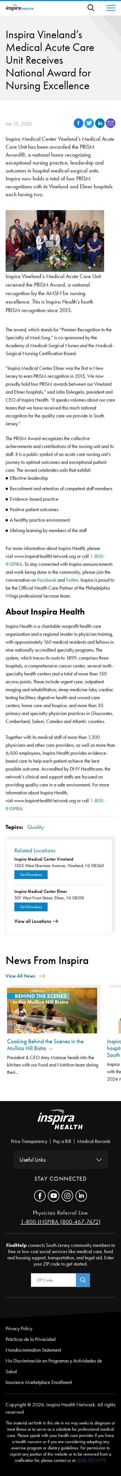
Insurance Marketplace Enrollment (39, 1382)
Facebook (46, 580)
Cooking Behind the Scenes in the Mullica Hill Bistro (45, 1044)
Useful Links (32, 1159)
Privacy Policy (19, 1328)
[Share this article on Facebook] (79, 126)
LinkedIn (81, 1196)
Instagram (67, 1196)
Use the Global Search (94, 7)
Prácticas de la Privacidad (30, 1339)
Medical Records (93, 1141)
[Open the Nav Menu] (107, 8)
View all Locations (32, 921)
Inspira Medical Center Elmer (40, 891)
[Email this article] (110, 126)
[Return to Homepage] (20, 8)
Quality (35, 827)
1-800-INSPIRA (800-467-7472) (61, 1222)
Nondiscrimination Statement (33, 1350)
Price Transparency (29, 1141)
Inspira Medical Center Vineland (43, 859)
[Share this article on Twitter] (89, 126)
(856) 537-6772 (91, 1460)
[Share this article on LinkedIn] (100, 126)
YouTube (53, 1196)
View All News (20, 976)
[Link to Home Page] (60, 1124)
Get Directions (31, 874)
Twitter (72, 580)
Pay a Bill (62, 1141)
